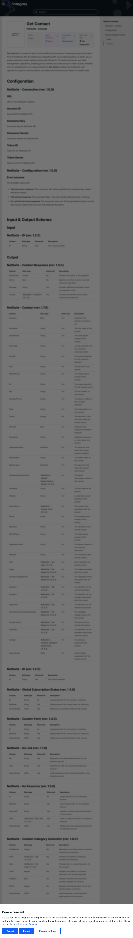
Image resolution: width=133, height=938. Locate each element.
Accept (10, 931)
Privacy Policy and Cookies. (23, 924)
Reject (26, 931)
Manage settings (47, 931)
